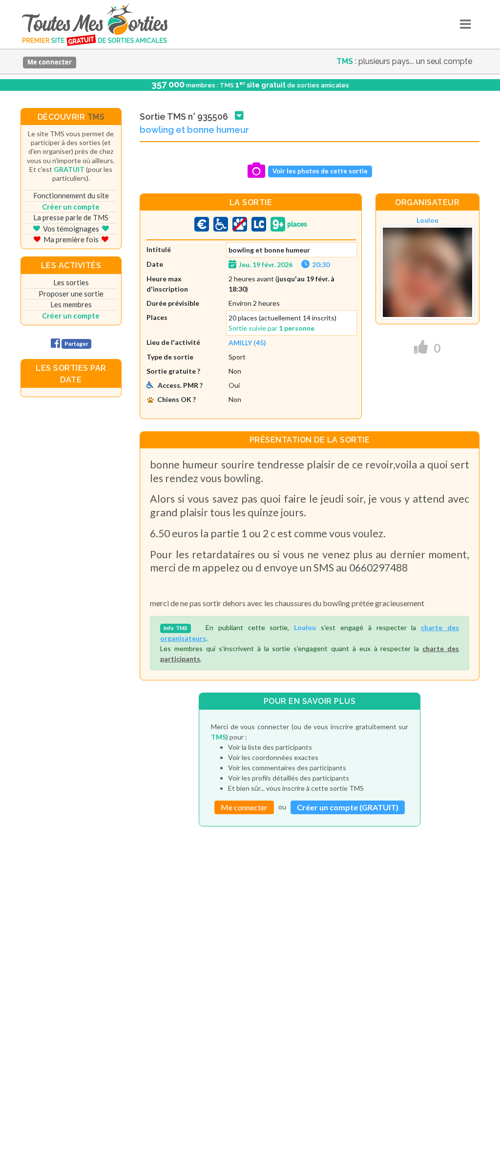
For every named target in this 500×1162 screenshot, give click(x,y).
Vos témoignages (71, 228)
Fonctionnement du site (71, 195)
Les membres (71, 304)
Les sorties (71, 282)
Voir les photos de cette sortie (320, 171)
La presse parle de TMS (70, 217)
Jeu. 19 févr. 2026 (265, 264)
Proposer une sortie (71, 293)
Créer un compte (71, 206)
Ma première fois (71, 239)
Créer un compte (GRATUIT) (347, 807)
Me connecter (49, 62)
